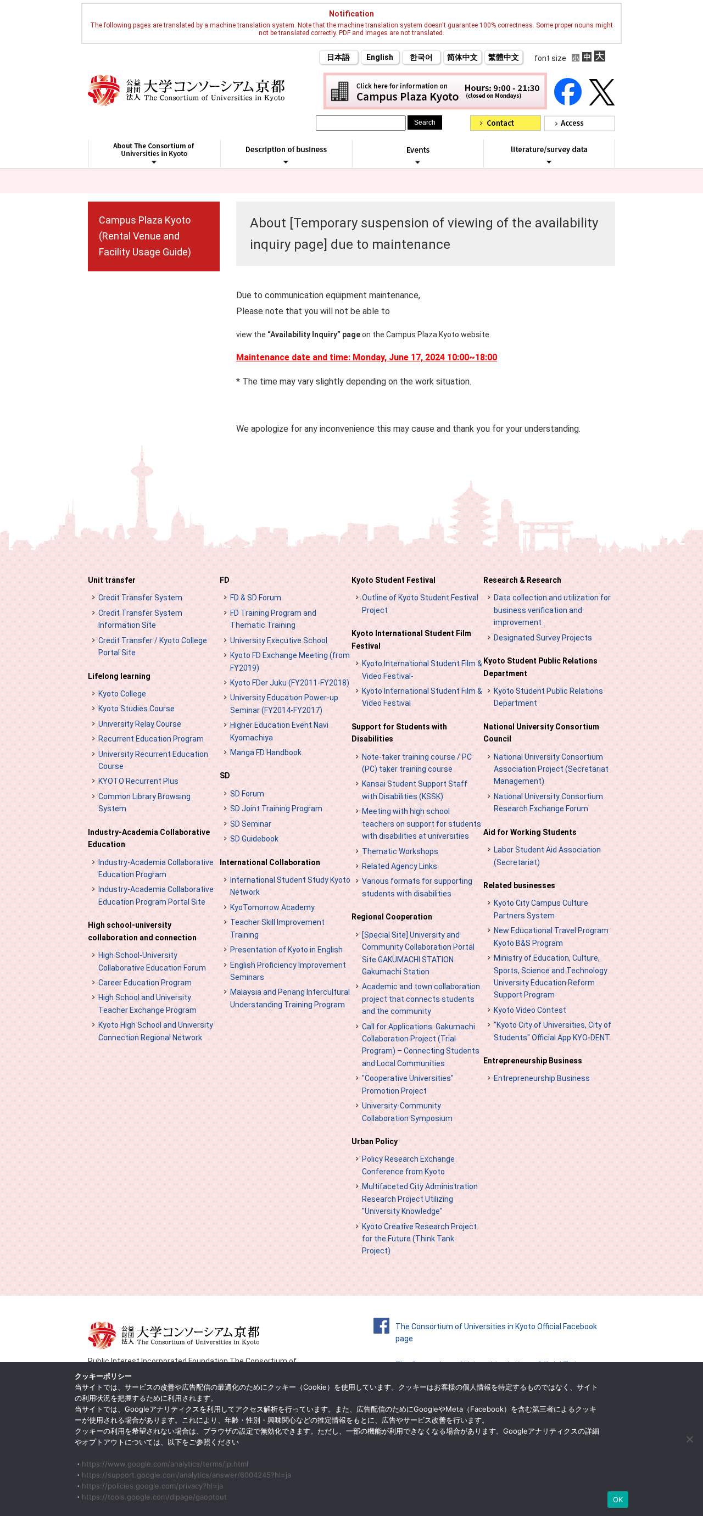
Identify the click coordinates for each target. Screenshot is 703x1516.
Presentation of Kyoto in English (286, 949)
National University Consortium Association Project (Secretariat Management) (551, 769)
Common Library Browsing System (144, 802)
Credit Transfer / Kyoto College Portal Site (152, 646)
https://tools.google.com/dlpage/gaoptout (154, 1496)
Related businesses (519, 885)
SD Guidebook (254, 838)
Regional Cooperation (392, 916)
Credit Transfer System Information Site (140, 619)
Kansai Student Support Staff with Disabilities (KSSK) (414, 789)
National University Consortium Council (541, 732)
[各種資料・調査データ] (549, 161)
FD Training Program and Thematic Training (273, 619)
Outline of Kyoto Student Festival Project (420, 603)
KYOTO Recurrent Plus (138, 781)
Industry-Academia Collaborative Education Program (156, 868)
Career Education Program (145, 982)
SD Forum (247, 793)
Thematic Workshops (400, 851)
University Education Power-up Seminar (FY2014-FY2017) (284, 703)
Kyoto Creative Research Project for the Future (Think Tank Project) (419, 1239)
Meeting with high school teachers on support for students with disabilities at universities (421, 823)
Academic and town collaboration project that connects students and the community (421, 999)
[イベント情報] (418, 162)
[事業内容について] (286, 161)
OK (618, 1499)
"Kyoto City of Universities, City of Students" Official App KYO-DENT (552, 1031)
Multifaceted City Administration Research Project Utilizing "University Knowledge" (420, 1199)
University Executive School (278, 640)
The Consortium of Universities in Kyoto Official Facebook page (496, 1332)
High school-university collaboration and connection (142, 931)
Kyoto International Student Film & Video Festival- (422, 669)
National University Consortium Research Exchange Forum (548, 802)
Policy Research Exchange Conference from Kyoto (408, 1165)
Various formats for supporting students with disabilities (417, 887)
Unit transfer (112, 580)
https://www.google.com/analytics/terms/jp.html (165, 1463)
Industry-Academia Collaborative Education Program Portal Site (156, 895)
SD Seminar (250, 824)
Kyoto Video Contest (530, 1010)
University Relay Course (139, 724)
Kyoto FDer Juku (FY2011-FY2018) (289, 682)
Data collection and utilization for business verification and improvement (552, 610)
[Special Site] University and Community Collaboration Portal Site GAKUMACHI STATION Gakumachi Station (418, 953)
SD (225, 775)
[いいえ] (689, 1439)
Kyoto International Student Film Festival (411, 639)
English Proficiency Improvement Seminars (288, 971)
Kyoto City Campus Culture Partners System (541, 909)
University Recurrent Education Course (153, 760)
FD (225, 580)
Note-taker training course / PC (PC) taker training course (417, 763)
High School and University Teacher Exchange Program (147, 1003)
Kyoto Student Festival (394, 580)
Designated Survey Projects (543, 637)
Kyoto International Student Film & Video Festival (422, 697)
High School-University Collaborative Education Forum (152, 961)
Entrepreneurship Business (532, 1060)
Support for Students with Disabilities (399, 732)
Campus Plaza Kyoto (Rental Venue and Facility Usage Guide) (145, 236)
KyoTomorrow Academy (272, 907)
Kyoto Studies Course (136, 708)
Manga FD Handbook (266, 752)
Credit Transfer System (140, 597)
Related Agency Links (399, 866)
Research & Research (522, 580)
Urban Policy (375, 1141)
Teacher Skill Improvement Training (277, 928)
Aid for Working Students (530, 832)
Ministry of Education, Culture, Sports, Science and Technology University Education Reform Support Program (550, 976)
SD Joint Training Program (276, 808)
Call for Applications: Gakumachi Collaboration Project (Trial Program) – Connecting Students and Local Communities (420, 1045)
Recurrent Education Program (151, 738)
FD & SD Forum (255, 597)
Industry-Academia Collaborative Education (149, 838)
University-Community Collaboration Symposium (407, 1111)
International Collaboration (270, 862)
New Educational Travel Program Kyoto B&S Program (551, 936)
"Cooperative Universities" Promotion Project (408, 1084)
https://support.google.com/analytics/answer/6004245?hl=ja (186, 1474)
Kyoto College (122, 693)
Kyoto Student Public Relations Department (540, 666)
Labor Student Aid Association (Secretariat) (547, 855)
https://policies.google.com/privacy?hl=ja (152, 1485)
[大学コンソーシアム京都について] (154, 162)
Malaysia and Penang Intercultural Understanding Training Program (290, 998)
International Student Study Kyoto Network (290, 886)
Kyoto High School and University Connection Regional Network (155, 1031)
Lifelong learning (119, 676)
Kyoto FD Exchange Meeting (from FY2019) (290, 661)
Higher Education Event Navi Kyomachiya (279, 731)
